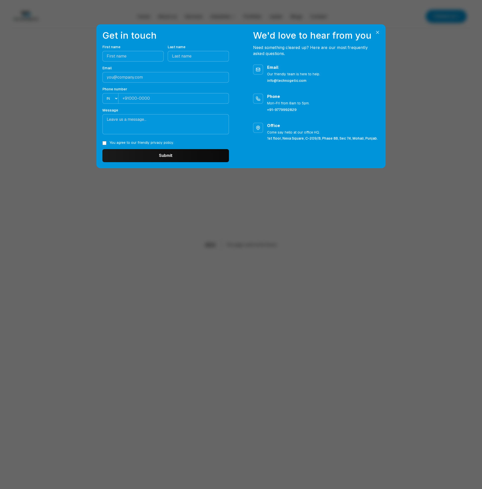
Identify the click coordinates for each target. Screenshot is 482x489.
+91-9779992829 (281, 109)
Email (107, 68)
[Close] (378, 32)
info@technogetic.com (287, 80)
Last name (177, 47)
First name (111, 47)
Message (110, 110)
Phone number (114, 89)
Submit (165, 155)
